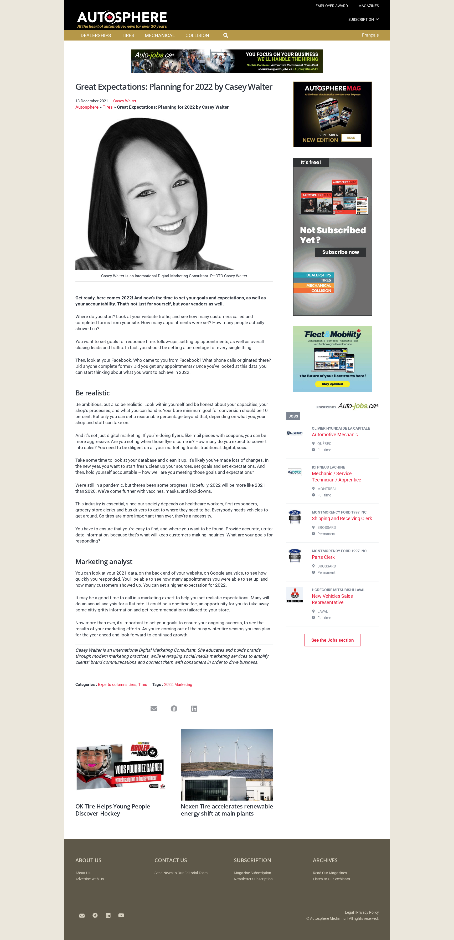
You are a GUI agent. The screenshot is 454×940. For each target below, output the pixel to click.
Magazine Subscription (252, 873)
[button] (377, 19)
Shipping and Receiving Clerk (342, 518)
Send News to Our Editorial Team (181, 873)
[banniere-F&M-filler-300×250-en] (332, 390)
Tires (108, 107)
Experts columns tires (117, 684)
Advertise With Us (89, 879)
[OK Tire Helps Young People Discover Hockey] (121, 765)
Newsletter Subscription (253, 879)
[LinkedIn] (108, 915)
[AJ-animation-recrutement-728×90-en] (227, 71)
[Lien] (332, 408)
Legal (349, 912)
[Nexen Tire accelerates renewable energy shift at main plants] (227, 765)
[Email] (82, 915)
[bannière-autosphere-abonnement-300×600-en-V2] (332, 314)
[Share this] (174, 708)
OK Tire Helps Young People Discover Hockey (112, 809)
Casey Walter (124, 101)
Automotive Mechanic (335, 434)
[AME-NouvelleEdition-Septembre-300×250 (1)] (332, 145)
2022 (168, 684)
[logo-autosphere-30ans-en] (121, 19)
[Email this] (154, 708)
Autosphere (87, 107)
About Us (82, 873)
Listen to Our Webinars (331, 879)
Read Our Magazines (330, 873)
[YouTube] (121, 915)
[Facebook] (95, 915)
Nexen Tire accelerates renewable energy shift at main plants (227, 809)
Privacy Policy (367, 912)
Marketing (183, 684)
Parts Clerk (323, 557)
